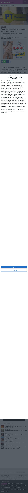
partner (11, 80)
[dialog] (14, 246)
